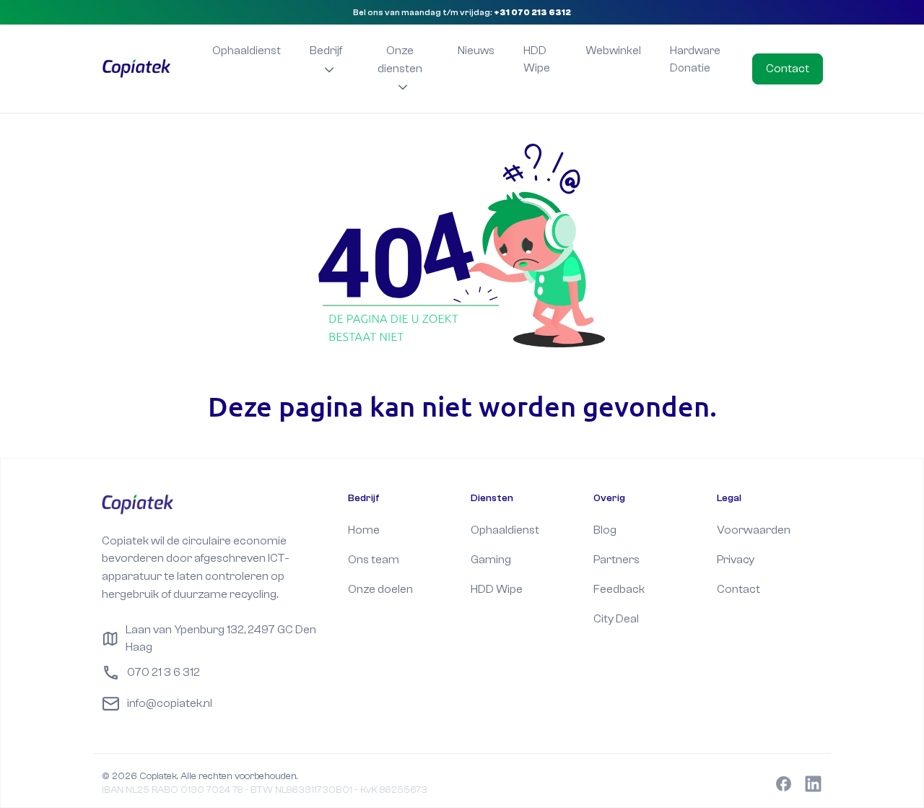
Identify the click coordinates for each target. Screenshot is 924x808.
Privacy (735, 559)
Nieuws (476, 50)
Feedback (619, 589)
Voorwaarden (753, 530)
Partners (616, 559)
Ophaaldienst (246, 50)
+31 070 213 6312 (532, 12)
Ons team (373, 559)
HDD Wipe (536, 59)
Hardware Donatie (695, 59)
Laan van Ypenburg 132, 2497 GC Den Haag (221, 638)
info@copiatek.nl (169, 703)
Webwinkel (613, 50)
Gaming (491, 559)
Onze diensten (400, 59)
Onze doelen (380, 589)
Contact (787, 68)
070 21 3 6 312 (163, 672)
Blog (604, 530)
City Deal (616, 618)
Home (364, 530)
